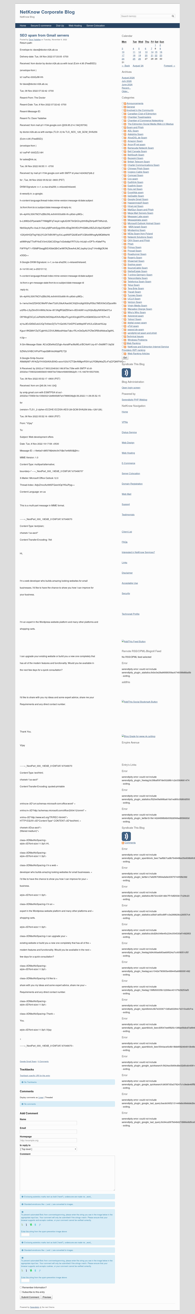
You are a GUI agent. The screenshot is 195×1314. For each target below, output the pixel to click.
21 (152, 55)
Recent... (126, 88)
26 (139, 58)
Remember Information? (34, 1287)
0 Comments (43, 1061)
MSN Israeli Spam (137, 226)
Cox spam (133, 178)
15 (156, 52)
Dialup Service (129, 432)
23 (161, 55)
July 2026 (127, 81)
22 (156, 55)
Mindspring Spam (136, 230)
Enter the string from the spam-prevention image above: (44, 1231)
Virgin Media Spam (137, 305)
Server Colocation (96, 25)
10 (123, 52)
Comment (25, 1154)
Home (23, 25)
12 (139, 52)
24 (123, 58)
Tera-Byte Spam (136, 288)
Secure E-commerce (41, 25)
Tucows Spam (135, 295)
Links (124, 562)
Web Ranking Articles (139, 353)
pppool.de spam (136, 329)
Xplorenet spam (136, 315)
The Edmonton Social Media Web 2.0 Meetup (151, 124)
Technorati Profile (130, 614)
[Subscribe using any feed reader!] (134, 641)
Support (126, 504)
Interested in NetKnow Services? (138, 552)
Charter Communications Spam (143, 165)
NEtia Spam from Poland (140, 233)
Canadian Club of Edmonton (142, 113)
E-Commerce (128, 463)
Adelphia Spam (135, 134)
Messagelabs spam (137, 219)
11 (134, 52)
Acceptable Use (130, 583)
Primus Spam (134, 247)
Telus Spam (134, 285)
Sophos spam (135, 264)
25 (134, 58)
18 (134, 55)
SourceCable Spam (138, 267)
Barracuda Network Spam (141, 147)
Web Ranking (134, 343)
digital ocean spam (137, 322)
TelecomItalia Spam (138, 278)
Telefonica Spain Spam (139, 281)
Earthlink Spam (135, 182)
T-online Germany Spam (140, 274)
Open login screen (131, 387)
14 (152, 52)
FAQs (124, 542)
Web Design (128, 442)
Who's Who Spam (137, 312)
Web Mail (126, 494)
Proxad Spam (134, 250)
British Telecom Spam (139, 161)
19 (139, 55)
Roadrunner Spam (137, 254)
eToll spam (133, 326)
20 (146, 55)
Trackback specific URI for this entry (35, 1075)
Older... (125, 91)
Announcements (135, 103)
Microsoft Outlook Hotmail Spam (144, 223)
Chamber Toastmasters (139, 117)
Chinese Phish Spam (138, 168)
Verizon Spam (135, 302)
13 (146, 52)
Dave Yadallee (35, 39)
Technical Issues (135, 336)
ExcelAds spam (135, 192)
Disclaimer (127, 572)
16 (161, 52)
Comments (130, 842)
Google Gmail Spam (28, 1061)
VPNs (125, 422)
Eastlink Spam (135, 185)
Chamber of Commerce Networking (145, 120)
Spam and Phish (135, 127)
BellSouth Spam (136, 154)
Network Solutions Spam (140, 237)
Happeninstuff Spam (138, 202)
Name (23, 1119)
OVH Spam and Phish (139, 240)
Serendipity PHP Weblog (134, 399)
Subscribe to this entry (33, 1292)
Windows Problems (137, 339)
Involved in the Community (140, 110)
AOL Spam (133, 130)
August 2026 (128, 77)
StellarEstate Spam (137, 271)
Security (126, 593)
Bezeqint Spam (135, 158)
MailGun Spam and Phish (141, 209)
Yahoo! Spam (134, 319)
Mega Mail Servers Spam (140, 213)
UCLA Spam (134, 298)
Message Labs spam (138, 216)
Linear (40, 1097)
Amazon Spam (135, 141)
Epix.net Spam (135, 189)
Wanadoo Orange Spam (140, 309)
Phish (130, 243)
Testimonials (128, 514)
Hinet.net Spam (135, 206)
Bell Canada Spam (137, 151)
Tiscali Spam (134, 291)
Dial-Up (60, 25)
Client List (127, 531)
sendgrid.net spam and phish (142, 333)
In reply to (25, 1145)
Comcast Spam (135, 175)
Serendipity (34, 1307)
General (131, 106)
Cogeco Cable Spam (138, 171)
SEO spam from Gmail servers (44, 35)
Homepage (26, 1136)
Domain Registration (132, 483)
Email (23, 1128)
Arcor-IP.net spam (136, 144)
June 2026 (127, 84)
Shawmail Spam (136, 261)
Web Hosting (75, 25)
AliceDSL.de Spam (137, 137)
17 (123, 55)
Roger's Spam (135, 257)
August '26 (138, 65)
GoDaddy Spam (136, 195)
